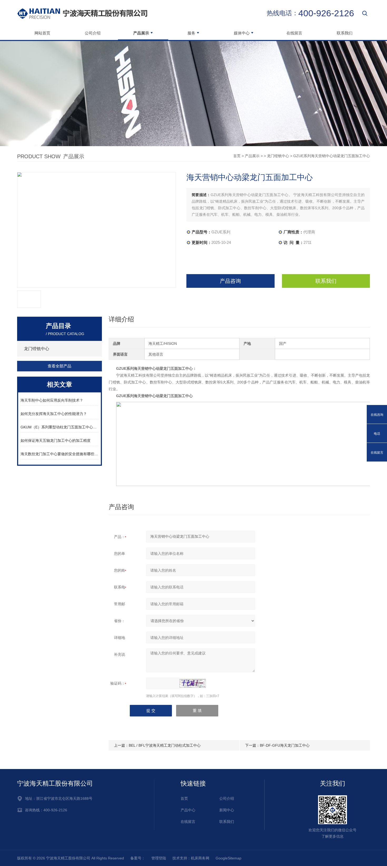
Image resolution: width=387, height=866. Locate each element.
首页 (237, 156)
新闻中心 (226, 810)
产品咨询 (230, 281)
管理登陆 (158, 858)
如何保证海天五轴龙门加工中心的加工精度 (56, 440)
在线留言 (294, 33)
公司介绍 (93, 33)
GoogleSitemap (228, 858)
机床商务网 (200, 858)
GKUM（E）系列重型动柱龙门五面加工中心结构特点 (59, 427)
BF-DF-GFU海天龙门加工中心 (285, 745)
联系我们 (345, 33)
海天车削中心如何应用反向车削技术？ (52, 400)
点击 (93, 349)
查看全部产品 (59, 366)
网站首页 (42, 33)
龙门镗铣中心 (278, 156)
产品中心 (188, 810)
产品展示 (252, 156)
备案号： (137, 858)
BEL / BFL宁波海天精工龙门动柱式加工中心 (165, 745)
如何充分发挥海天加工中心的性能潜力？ (54, 414)
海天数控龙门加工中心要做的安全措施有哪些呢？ (59, 454)
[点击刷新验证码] (193, 683)
